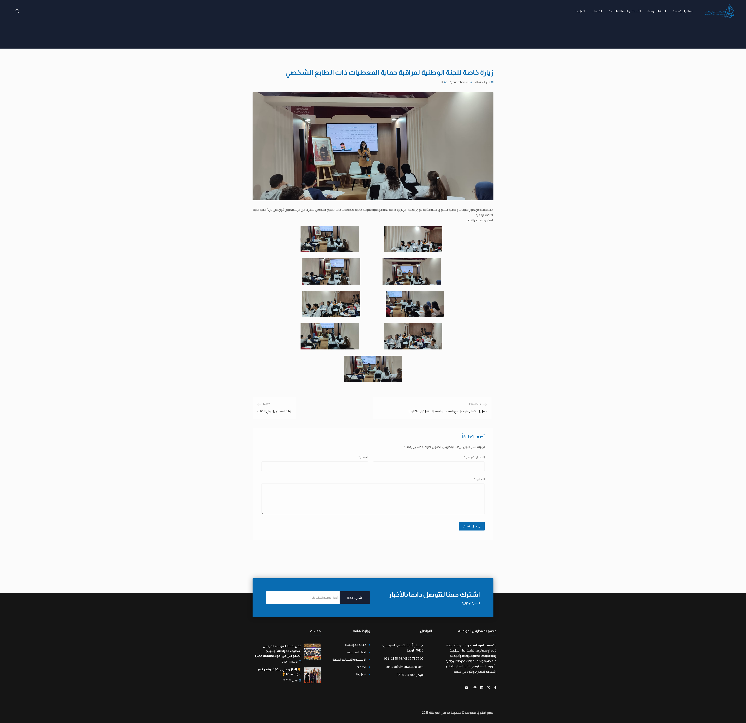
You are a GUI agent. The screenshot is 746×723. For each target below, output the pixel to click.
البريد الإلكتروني (474, 457)
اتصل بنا (580, 11)
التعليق (479, 479)
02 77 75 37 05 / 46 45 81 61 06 (403, 658)
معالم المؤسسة (683, 11)
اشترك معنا (354, 597)
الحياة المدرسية (657, 11)
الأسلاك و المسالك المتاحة (625, 11)
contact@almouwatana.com (404, 666)
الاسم (363, 457)
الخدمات (597, 11)
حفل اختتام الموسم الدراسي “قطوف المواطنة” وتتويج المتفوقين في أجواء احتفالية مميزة (277, 650)
